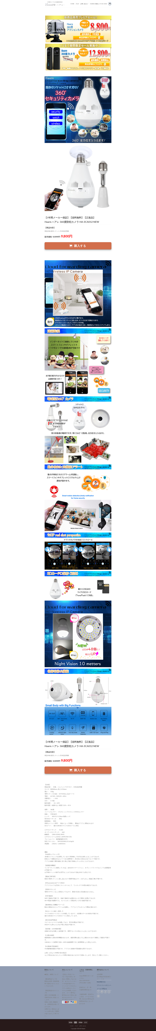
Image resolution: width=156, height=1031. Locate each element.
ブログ (77, 4)
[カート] (109, 3)
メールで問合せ (102, 988)
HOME (72, 4)
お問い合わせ (84, 4)
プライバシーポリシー (104, 985)
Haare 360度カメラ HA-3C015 (98, 4)
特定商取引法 (101, 982)
